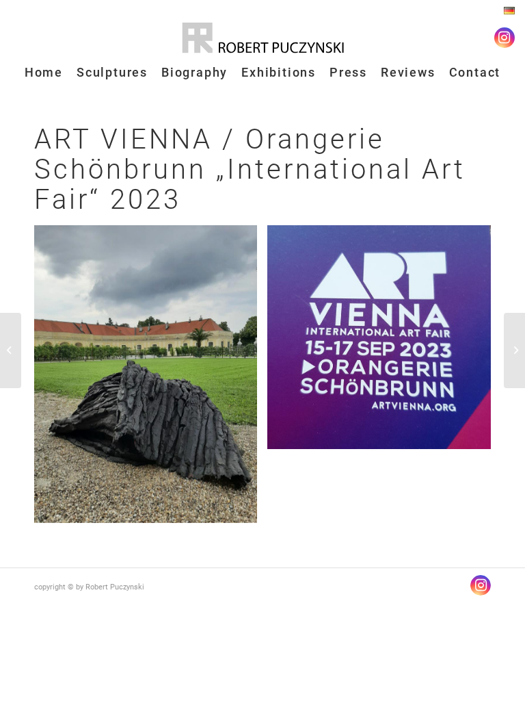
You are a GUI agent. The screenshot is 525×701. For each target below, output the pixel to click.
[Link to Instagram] (504, 37)
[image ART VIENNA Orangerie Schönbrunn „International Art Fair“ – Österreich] (150, 379)
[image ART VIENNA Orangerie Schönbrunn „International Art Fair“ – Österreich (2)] (383, 342)
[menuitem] (506, 11)
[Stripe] (10, 350)
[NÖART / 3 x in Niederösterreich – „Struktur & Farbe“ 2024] (514, 350)
